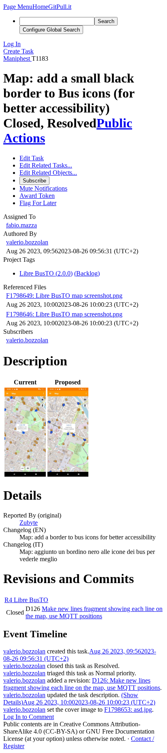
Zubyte (28, 522)
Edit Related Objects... (48, 172)
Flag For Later (37, 202)
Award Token (37, 195)
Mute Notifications (43, 188)
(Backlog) (87, 273)
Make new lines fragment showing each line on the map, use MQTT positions (94, 612)
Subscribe (34, 181)
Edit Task (31, 158)
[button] (17, 6)
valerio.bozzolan (27, 242)
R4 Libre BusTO (26, 599)
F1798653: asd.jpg (128, 709)
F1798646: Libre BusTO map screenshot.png (64, 314)
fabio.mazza (21, 225)
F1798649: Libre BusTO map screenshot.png (64, 295)
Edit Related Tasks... (45, 165)
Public (114, 123)
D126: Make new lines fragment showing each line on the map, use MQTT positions (81, 684)
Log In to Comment (28, 716)
